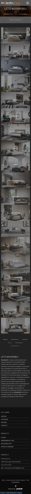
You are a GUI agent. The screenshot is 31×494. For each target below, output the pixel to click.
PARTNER (4, 422)
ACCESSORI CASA (6, 443)
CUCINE (3, 437)
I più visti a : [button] (15, 346)
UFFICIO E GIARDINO (7, 446)
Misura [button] (25, 339)
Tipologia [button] (19, 342)
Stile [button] (10, 342)
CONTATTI (4, 425)
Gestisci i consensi (17, 492)
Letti (16, 14)
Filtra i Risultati (16, 20)
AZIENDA (3, 416)
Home (15, 12)
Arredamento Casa (8, 14)
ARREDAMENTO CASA (7, 440)
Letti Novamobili (23, 14)
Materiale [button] (15, 339)
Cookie (8, 492)
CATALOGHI (4, 419)
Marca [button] (5, 339)
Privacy (3, 492)
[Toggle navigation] (27, 3)
